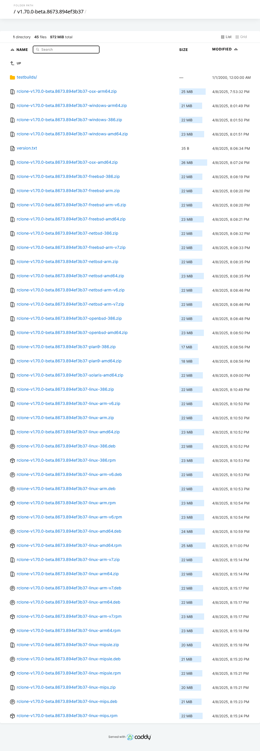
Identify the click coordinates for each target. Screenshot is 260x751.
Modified (222, 49)
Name (23, 49)
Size (183, 49)
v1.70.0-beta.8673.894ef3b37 (50, 11)
